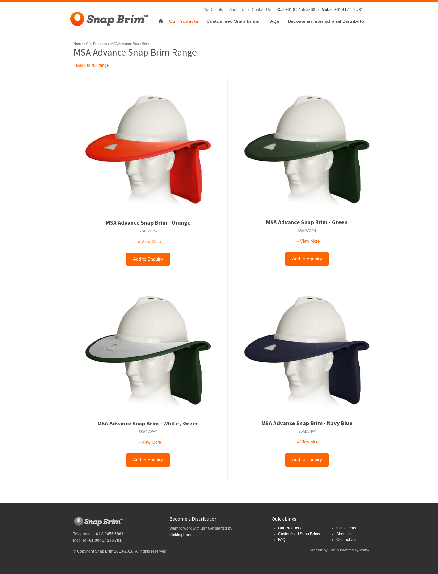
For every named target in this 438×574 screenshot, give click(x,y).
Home (160, 21)
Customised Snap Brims (232, 21)
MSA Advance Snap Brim (129, 44)
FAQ (281, 539)
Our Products (183, 21)
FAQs (273, 21)
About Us (237, 9)
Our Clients (213, 9)
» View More (149, 241)
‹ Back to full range (91, 65)
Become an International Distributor (327, 21)
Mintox (364, 550)
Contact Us (261, 9)
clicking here (180, 535)
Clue (332, 550)
